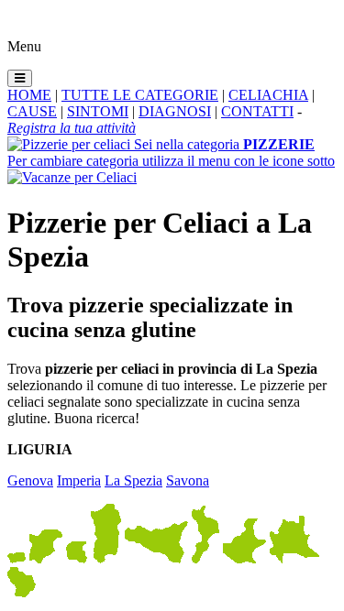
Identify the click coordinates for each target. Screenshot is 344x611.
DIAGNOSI (175, 111)
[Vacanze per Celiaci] (72, 177)
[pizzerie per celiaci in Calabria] (205, 558)
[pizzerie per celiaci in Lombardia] (294, 558)
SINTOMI (97, 111)
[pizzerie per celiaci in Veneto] (244, 558)
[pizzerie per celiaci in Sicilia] (156, 558)
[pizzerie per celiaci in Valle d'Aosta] (16, 558)
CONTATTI (257, 111)
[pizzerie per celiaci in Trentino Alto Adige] (45, 558)
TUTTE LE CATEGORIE (139, 95)
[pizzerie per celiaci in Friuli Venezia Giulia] (76, 558)
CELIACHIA (268, 95)
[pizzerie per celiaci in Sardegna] (106, 558)
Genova (30, 480)
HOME (29, 95)
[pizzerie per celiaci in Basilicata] (21, 592)
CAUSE (32, 111)
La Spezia (133, 480)
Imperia (79, 480)
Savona (187, 480)
